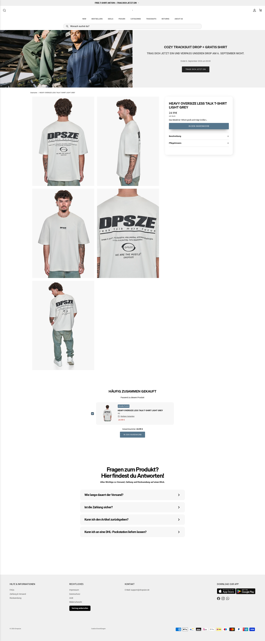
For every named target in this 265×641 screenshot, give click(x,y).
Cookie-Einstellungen (98, 629)
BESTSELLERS (97, 19)
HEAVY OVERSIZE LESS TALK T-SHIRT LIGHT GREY (57, 93)
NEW (84, 19)
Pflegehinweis (175, 143)
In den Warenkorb (199, 126)
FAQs (12, 590)
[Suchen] (4, 10)
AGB (71, 598)
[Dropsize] (132, 10)
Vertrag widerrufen (80, 608)
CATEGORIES (136, 19)
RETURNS (165, 19)
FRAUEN (122, 19)
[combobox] (132, 26)
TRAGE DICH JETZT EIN (196, 69)
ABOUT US (179, 19)
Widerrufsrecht (75, 602)
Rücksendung (15, 598)
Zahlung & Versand (18, 594)
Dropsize (18, 629)
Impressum (74, 590)
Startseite (33, 93)
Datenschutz (74, 594)
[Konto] (254, 10)
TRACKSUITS (151, 19)
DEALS (110, 19)
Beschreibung (175, 136)
